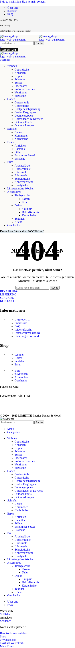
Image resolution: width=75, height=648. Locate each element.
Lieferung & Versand (27, 336)
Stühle (18, 152)
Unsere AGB (22, 319)
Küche (18, 221)
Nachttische (21, 138)
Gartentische (22, 105)
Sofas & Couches (25, 89)
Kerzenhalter (29, 215)
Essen (18, 364)
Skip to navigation (11, 1)
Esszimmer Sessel (25, 155)
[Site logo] (19, 39)
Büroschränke (23, 168)
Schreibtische (22, 178)
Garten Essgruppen (26, 112)
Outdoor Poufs (23, 122)
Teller (25, 202)
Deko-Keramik (30, 212)
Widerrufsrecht (23, 329)
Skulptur (27, 208)
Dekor (18, 205)
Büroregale (21, 175)
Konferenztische (24, 181)
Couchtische (22, 69)
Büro (17, 370)
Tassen (26, 198)
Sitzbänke (20, 95)
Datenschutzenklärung (27, 332)
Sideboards (21, 85)
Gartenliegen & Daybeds (29, 118)
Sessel (18, 82)
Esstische (20, 158)
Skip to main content (33, 1)
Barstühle (20, 148)
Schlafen (20, 361)
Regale (19, 76)
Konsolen (20, 72)
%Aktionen (21, 373)
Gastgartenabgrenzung (27, 109)
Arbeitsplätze (22, 165)
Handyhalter (22, 185)
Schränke (20, 79)
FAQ (17, 326)
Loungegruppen (24, 115)
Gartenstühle (22, 102)
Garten (18, 357)
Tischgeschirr (22, 195)
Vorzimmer (21, 92)
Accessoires (21, 377)
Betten (18, 132)
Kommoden (21, 135)
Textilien (20, 218)
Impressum (21, 323)
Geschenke (21, 380)
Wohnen (19, 354)
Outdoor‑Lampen (25, 125)
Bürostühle (21, 172)
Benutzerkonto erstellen (13, 633)
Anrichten (20, 145)
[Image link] (1, 405)
